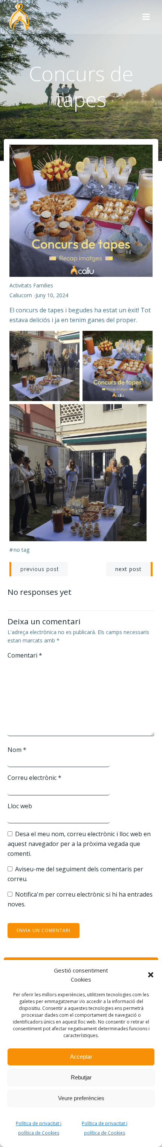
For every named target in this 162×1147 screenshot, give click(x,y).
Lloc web (20, 806)
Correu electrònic (34, 777)
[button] (150, 975)
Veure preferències (81, 1098)
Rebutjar (81, 1077)
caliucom (20, 295)
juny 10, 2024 (51, 295)
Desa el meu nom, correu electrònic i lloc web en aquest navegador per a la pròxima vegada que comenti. (79, 843)
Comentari (25, 655)
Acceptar (81, 1056)
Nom (17, 750)
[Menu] (146, 17)
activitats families (31, 285)
